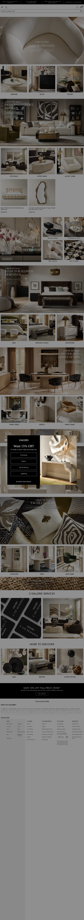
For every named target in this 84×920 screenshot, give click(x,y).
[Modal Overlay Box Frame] (42, 460)
